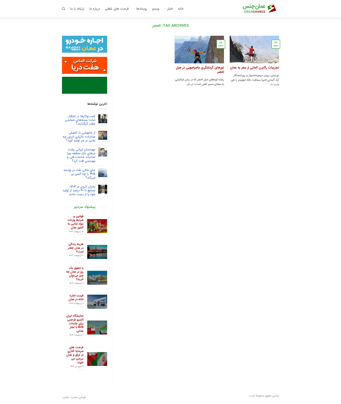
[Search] (63, 9)
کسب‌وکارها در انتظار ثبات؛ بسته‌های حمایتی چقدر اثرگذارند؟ (80, 120)
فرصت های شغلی (117, 8)
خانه (181, 8)
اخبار (170, 8)
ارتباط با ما (77, 8)
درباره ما (94, 8)
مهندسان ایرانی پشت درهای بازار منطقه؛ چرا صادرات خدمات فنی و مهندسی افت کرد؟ (81, 155)
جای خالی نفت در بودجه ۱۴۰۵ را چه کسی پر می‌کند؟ (79, 174)
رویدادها (141, 8)
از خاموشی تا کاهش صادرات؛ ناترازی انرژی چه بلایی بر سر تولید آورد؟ (79, 136)
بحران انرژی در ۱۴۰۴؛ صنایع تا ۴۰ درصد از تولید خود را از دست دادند (79, 190)
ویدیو (155, 8)
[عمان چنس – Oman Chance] (259, 9)
